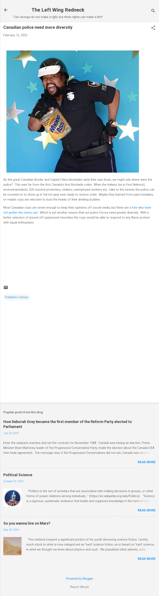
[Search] (153, 11)
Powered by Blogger (79, 578)
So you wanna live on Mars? (26, 523)
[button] (153, 28)
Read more (147, 462)
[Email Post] (5, 289)
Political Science (17, 475)
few (134, 207)
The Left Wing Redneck (57, 10)
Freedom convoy (16, 297)
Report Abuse (79, 587)
